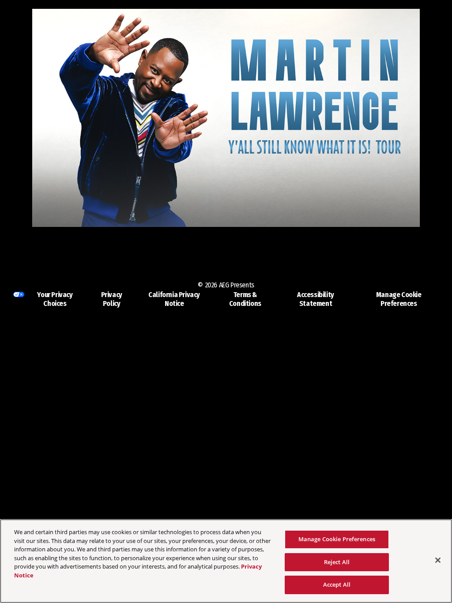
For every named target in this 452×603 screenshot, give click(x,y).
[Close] (438, 560)
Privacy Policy (111, 299)
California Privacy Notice (174, 299)
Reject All (337, 562)
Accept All (336, 584)
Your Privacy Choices (54, 299)
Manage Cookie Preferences (336, 539)
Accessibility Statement (315, 299)
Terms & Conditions (245, 299)
